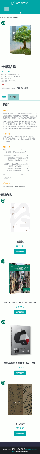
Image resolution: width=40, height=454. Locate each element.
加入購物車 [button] (20, 251)
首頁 (1, 17)
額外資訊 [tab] (13, 97)
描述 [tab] (4, 97)
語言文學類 (7, 17)
